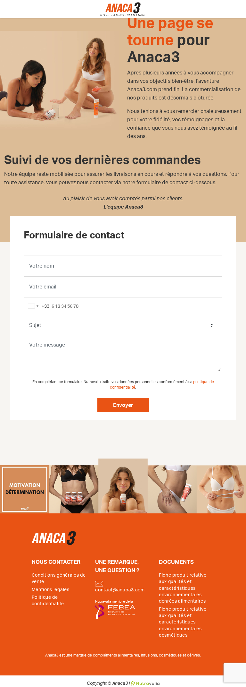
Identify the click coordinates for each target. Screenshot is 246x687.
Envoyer (123, 405)
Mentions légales (51, 590)
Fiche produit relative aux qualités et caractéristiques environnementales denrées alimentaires (182, 588)
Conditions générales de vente (59, 578)
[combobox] (37, 306)
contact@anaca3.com (120, 590)
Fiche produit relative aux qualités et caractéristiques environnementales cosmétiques (182, 622)
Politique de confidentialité (48, 600)
